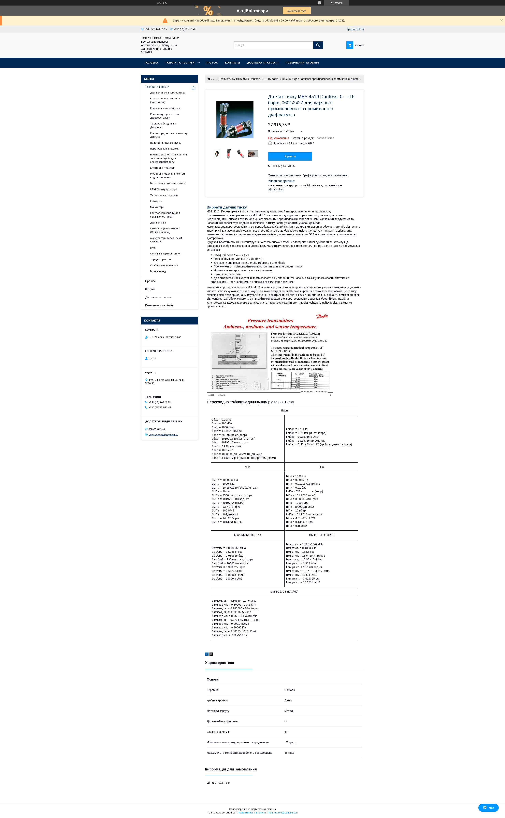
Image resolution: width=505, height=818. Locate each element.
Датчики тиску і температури (167, 92)
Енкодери (156, 201)
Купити (290, 156)
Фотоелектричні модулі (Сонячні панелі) (164, 230)
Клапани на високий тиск (165, 108)
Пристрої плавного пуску (165, 142)
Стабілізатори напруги (164, 265)
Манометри (157, 207)
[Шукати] (318, 45)
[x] (211, 654)
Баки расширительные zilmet (167, 183)
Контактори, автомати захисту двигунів (168, 135)
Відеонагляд (158, 271)
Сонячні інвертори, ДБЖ (165, 253)
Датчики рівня (158, 222)
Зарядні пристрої (161, 259)
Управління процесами (164, 195)
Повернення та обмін (302, 62)
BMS (153, 247)
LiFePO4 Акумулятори (163, 189)
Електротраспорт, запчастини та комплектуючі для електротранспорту (168, 158)
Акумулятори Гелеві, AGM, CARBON (166, 240)
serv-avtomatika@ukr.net (163, 434)
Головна (151, 62)
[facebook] (207, 654)
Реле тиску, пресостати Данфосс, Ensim (164, 116)
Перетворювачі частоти (164, 148)
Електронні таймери (162, 167)
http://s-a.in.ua (157, 428)
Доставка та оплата (262, 62)
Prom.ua (271, 809)
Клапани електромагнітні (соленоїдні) (165, 100)
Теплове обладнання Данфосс (163, 125)
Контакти (232, 62)
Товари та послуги (180, 62)
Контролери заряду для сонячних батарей (165, 214)
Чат (491, 807)
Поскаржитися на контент (252, 812)
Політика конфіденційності (283, 812)
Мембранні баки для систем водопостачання (167, 175)
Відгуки (150, 289)
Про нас (212, 62)
